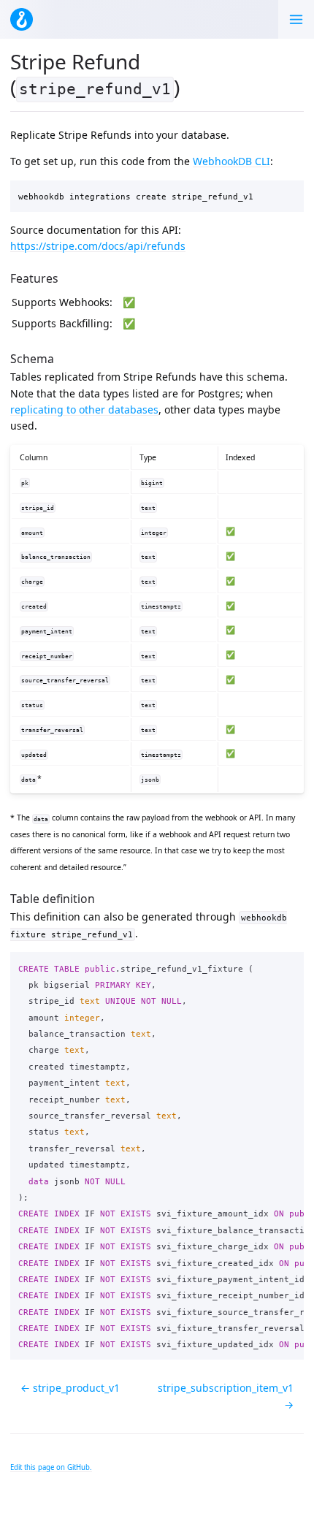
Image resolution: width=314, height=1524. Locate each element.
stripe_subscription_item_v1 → (226, 1396)
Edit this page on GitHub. (51, 1467)
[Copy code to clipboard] (289, 194)
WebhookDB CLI (231, 161)
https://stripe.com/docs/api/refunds (97, 246)
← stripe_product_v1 (70, 1388)
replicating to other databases (84, 409)
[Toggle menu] (296, 19)
